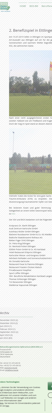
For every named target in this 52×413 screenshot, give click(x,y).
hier (7, 405)
